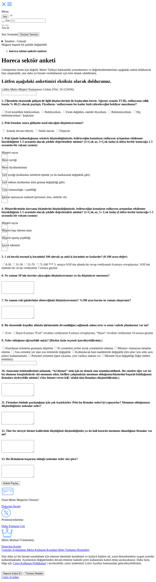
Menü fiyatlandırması (14, 167)
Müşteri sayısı (10, 152)
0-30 (9, 264)
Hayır (19, 333)
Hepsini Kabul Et (12, 573)
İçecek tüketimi (11, 245)
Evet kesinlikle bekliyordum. (23, 112)
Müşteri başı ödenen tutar (17, 230)
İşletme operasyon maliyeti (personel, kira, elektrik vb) (34, 197)
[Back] (3, 21)
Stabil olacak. (47, 130)
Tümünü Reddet (34, 573)
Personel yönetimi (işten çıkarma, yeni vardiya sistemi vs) (66, 355)
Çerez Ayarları (10, 577)
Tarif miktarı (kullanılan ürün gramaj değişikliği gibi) (33, 182)
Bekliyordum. (53, 112)
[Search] (6, 25)
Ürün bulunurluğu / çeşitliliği (19, 189)
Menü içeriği (9, 160)
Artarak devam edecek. (20, 130)
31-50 (20, 264)
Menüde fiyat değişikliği (120, 355)
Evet (9, 333)
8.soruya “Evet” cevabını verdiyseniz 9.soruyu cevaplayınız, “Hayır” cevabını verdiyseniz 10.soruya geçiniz (88, 333)
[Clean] (3, 25)
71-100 (44, 264)
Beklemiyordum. (121, 112)
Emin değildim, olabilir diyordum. (86, 112)
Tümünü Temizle (29, 34)
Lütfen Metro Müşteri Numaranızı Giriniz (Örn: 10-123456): (38, 89)
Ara (5, 16)
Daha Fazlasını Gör (13, 526)
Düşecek (65, 130)
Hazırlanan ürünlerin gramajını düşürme (29, 348)
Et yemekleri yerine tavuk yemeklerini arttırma (86, 348)
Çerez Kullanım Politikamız (29, 563)
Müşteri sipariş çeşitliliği (16, 237)
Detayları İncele (11, 506)
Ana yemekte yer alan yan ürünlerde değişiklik (43, 352)
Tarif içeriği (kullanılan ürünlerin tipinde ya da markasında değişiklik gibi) (46, 174)
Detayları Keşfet (11, 546)
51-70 (31, 264)
